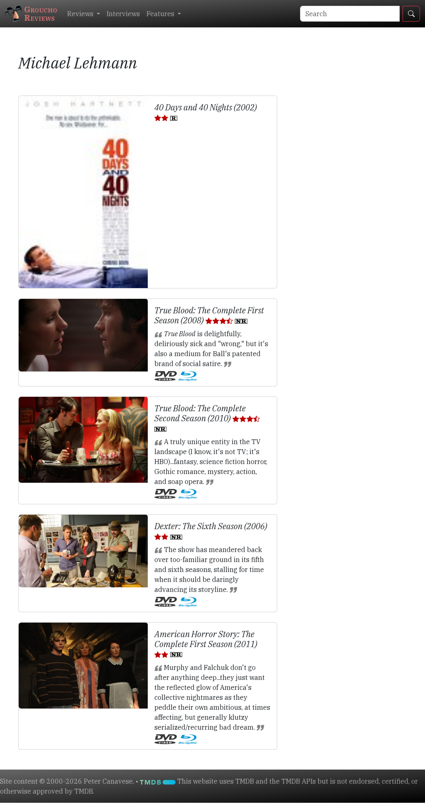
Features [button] (161, 14)
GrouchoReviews (40, 13)
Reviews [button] (81, 14)
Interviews (123, 14)
